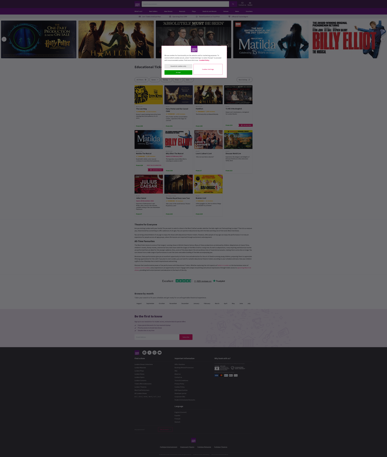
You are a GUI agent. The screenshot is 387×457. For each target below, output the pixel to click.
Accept (178, 72)
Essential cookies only (178, 66)
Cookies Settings (208, 69)
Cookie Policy (204, 60)
